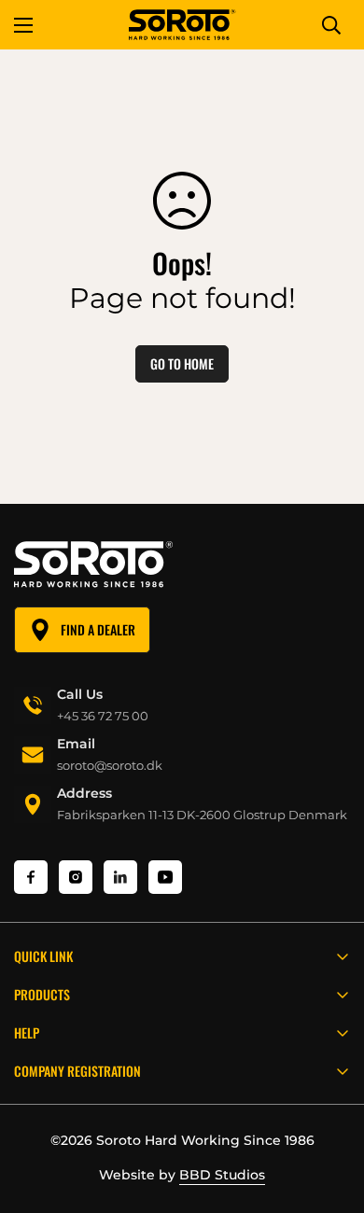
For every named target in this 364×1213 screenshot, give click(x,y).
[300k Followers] (31, 877)
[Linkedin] (120, 877)
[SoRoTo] (182, 24)
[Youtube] (165, 877)
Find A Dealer (98, 629)
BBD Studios (222, 1174)
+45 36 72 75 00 (102, 715)
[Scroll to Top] (330, 1114)
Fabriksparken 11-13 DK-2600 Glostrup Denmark (202, 814)
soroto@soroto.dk (109, 765)
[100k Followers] (75, 877)
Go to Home (182, 363)
